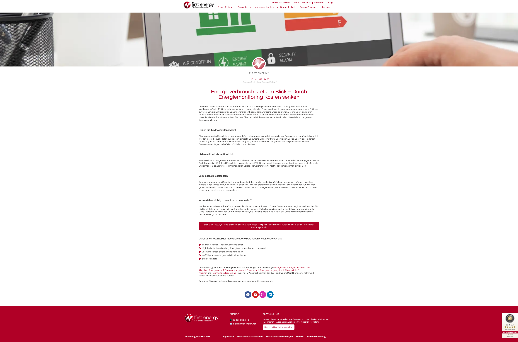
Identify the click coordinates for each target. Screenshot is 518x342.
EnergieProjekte (308, 7)
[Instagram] (262, 294)
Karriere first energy (316, 337)
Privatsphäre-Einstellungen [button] (279, 337)
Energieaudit (253, 270)
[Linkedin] (270, 294)
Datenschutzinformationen (250, 337)
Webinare (306, 2)
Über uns (325, 7)
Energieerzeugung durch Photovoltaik (278, 270)
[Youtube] (255, 294)
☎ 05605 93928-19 (280, 2)
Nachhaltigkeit (287, 7)
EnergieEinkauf (224, 7)
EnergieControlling (252, 82)
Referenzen (319, 2)
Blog (330, 2)
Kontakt (300, 337)
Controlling (243, 7)
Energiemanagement (235, 270)
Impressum (228, 337)
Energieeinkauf (216, 270)
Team (296, 2)
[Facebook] (248, 294)
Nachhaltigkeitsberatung (224, 273)
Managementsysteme (264, 7)
